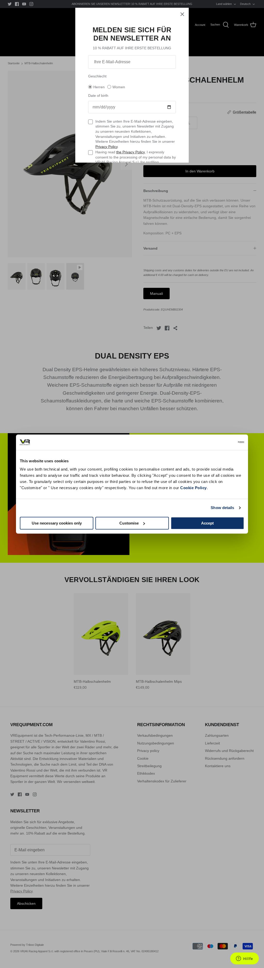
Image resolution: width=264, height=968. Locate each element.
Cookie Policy (193, 488)
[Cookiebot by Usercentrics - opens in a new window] (221, 442)
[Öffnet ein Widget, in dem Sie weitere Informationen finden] (244, 959)
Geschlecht (97, 76)
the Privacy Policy (130, 152)
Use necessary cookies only (57, 523)
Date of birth (98, 95)
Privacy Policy (106, 147)
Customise (129, 523)
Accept (207, 523)
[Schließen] (182, 14)
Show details (222, 507)
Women (118, 87)
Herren (99, 87)
